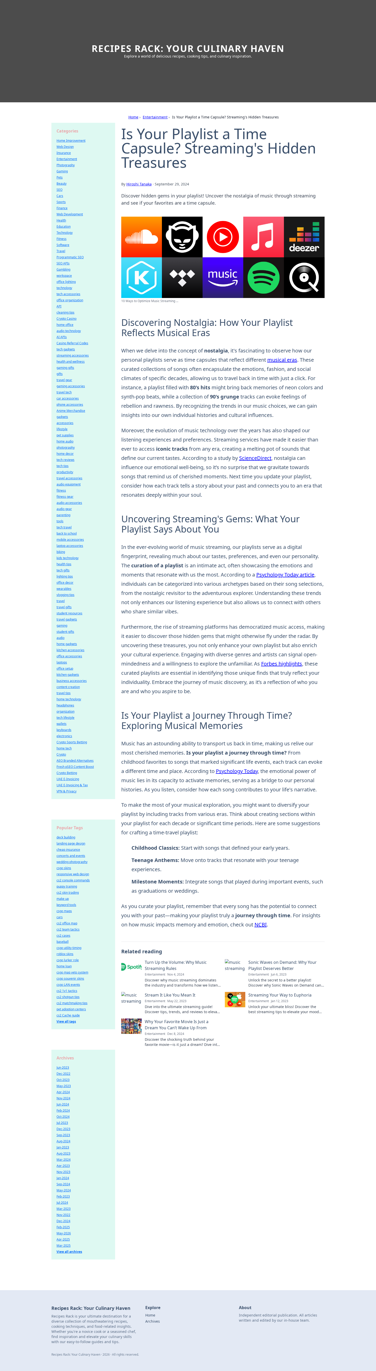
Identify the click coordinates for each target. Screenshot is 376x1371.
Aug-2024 (63, 1141)
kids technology (68, 558)
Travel (61, 251)
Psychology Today (237, 771)
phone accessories (70, 404)
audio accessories (69, 503)
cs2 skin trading (68, 892)
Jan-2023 (63, 1147)
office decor (65, 582)
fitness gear (65, 496)
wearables (64, 589)
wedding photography (72, 862)
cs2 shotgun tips (68, 997)
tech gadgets (66, 349)
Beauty (62, 183)
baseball (63, 941)
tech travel (64, 527)
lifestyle (62, 429)
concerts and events (71, 856)
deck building (66, 837)
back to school (67, 533)
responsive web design (73, 874)
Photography (66, 165)
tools (60, 521)
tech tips (63, 466)
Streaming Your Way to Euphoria (280, 995)
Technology (65, 232)
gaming (62, 625)
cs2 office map (67, 923)
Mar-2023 (64, 1209)
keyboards (64, 730)
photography (66, 447)
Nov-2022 (63, 1215)
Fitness (62, 239)
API (59, 306)
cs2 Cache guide (68, 1015)
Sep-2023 (63, 1135)
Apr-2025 (63, 1239)
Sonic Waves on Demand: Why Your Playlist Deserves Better (282, 965)
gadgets (62, 417)
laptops (62, 662)
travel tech (64, 392)
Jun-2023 (63, 1067)
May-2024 (64, 1190)
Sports (61, 202)
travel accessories (69, 478)
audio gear (64, 509)
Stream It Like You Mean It (170, 995)
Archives (152, 1321)
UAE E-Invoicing (68, 779)
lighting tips (65, 576)
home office (65, 325)
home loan (64, 966)
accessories (65, 423)
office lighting (66, 282)
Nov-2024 (63, 1098)
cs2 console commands (73, 880)
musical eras (282, 359)
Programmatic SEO (70, 257)
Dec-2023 (63, 1129)
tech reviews (65, 460)
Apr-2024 (63, 1092)
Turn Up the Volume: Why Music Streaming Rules (176, 965)
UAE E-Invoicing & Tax (72, 785)
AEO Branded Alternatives (75, 760)
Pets (60, 177)
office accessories (69, 656)
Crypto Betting (67, 773)
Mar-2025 (64, 1245)
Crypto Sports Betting (72, 742)
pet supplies (65, 435)
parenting (63, 515)
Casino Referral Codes (72, 343)
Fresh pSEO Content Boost (75, 767)
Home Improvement (71, 140)
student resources (69, 613)
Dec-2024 (63, 1221)
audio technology (69, 331)
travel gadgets (67, 619)
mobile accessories (70, 539)
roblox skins (65, 954)
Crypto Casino (66, 318)
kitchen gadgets (68, 674)
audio (60, 638)
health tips (64, 564)
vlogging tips (65, 595)
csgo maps (64, 911)
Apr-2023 (63, 1166)
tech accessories (68, 294)
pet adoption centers (71, 1009)
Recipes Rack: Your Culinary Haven (188, 48)
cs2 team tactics (68, 929)
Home (133, 117)
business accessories (72, 681)
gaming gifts (65, 368)
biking (61, 552)
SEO (59, 189)
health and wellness (71, 361)
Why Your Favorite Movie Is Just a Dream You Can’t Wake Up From (176, 1025)
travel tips (64, 693)
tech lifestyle (65, 717)
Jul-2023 (62, 1123)
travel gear (64, 380)
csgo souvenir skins (70, 978)
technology (64, 288)
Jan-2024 (63, 1178)
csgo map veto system (72, 972)
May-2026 (64, 1233)
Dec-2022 (63, 1073)
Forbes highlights (281, 663)
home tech (64, 748)
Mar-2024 (64, 1159)
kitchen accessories (70, 650)
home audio (65, 441)
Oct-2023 (63, 1080)
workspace (64, 275)
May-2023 (64, 1086)
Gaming (62, 171)
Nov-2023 (63, 1172)
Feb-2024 (63, 1110)
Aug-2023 (63, 1153)
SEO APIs (63, 263)
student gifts (65, 631)
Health (61, 220)
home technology (69, 699)
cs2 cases (63, 935)
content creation (68, 687)
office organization (70, 300)
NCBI (261, 924)
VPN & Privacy (66, 791)
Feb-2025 (63, 1227)
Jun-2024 (63, 1104)
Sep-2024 (63, 1184)
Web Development (70, 214)
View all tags (66, 1021)
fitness (61, 490)
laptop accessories (70, 546)
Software (63, 245)
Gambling (63, 269)
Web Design (65, 147)
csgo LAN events (68, 984)
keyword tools (66, 905)
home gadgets (67, 644)
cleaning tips (65, 312)
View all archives (69, 1252)
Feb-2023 (63, 1196)
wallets (62, 724)
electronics (64, 736)
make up (63, 899)
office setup (65, 668)
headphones (65, 705)
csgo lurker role (68, 960)
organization (65, 711)
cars (60, 917)
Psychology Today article (285, 574)
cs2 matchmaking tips (72, 1003)
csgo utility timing (69, 948)
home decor (65, 453)
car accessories (68, 398)
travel (61, 601)
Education (64, 226)
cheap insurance (68, 849)
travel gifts (64, 607)
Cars (60, 196)
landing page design (71, 843)
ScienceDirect (255, 458)
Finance (62, 208)
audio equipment (69, 484)
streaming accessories (73, 355)
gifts (60, 374)
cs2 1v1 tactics (67, 991)
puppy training (67, 886)
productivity (65, 472)
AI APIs (62, 337)
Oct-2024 (63, 1116)
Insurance (64, 153)
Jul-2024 (62, 1202)
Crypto (61, 754)
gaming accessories (71, 386)
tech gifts (63, 570)
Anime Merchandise (71, 410)
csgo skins (64, 868)
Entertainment (155, 117)
